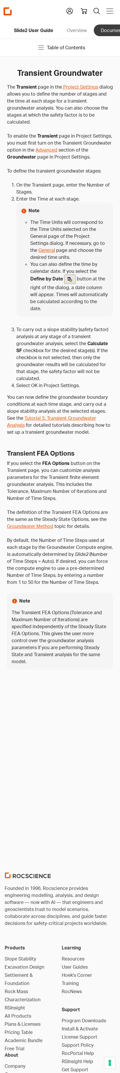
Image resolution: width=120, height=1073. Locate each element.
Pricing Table (19, 1032)
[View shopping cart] (83, 11)
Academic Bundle (24, 1040)
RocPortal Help (78, 1053)
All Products (18, 1016)
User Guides (75, 967)
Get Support (75, 1069)
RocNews (72, 991)
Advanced (46, 150)
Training (70, 983)
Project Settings (80, 87)
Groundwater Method (30, 526)
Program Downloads (84, 1020)
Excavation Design (24, 967)
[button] (69, 10)
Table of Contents (66, 47)
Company (15, 1066)
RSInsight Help (77, 1061)
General (46, 250)
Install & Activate (80, 1029)
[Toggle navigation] (110, 11)
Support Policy (77, 1045)
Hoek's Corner (77, 975)
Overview (77, 30)
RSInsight (15, 1008)
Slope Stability (20, 959)
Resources (73, 959)
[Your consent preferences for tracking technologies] (109, 1062)
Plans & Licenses (22, 1024)
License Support (79, 1037)
